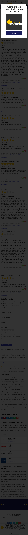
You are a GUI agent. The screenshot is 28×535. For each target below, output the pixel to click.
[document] (14, 267)
